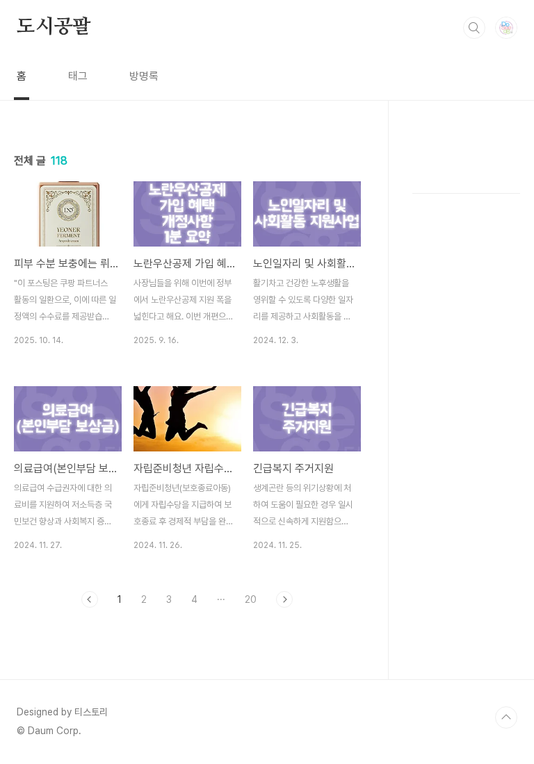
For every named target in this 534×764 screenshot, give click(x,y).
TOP (506, 717)
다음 (284, 599)
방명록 (144, 76)
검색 (474, 27)
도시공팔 (54, 27)
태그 (78, 76)
